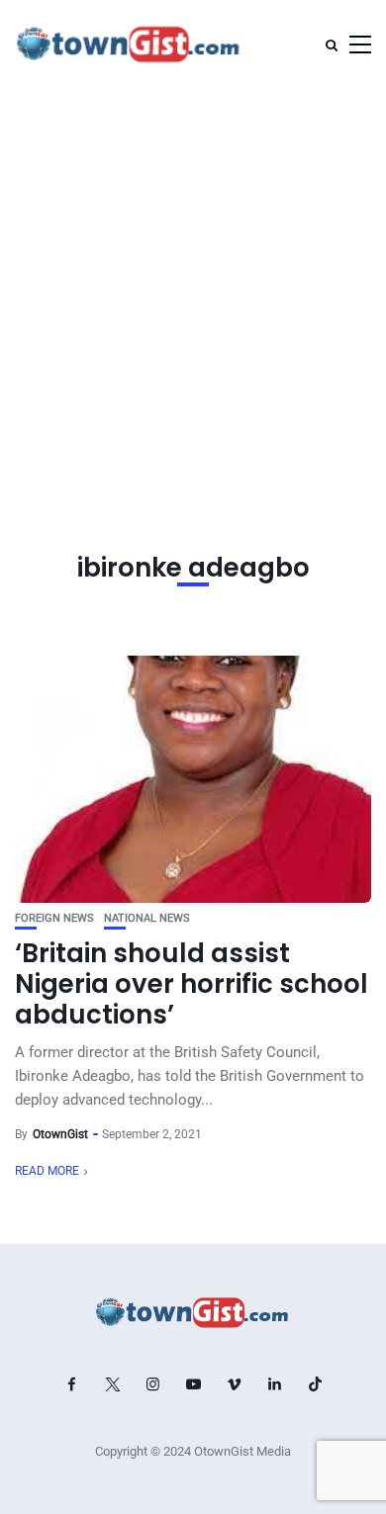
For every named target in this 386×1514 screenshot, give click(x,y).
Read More (47, 1171)
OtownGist (60, 1134)
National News (147, 918)
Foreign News (54, 918)
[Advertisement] (193, 292)
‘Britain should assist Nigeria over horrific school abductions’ (191, 983)
